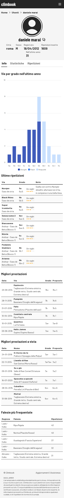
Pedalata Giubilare (6, 246)
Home (4, 12)
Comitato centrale (23, 314)
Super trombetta (7, 206)
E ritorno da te (21, 353)
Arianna (5, 258)
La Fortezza (19, 325)
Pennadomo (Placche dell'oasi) (27, 309)
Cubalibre (19, 386)
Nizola (5, 234)
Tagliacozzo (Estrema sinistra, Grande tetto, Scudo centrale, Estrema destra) (27, 291)
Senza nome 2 (9, 215)
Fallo (16, 306)
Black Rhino (7, 197)
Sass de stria (8, 191)
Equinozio (19, 285)
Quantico (18, 321)
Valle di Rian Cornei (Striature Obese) (27, 372)
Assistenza (55, 472)
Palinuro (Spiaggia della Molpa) (28, 356)
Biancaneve (7, 223)
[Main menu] (60, 4)
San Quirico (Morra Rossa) (25, 363)
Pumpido (18, 299)
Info (4, 63)
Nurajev (5, 188)
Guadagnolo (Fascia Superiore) (28, 440)
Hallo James (20, 329)
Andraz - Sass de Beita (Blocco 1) (9, 228)
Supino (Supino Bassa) (24, 332)
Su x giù (18, 368)
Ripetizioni (34, 63)
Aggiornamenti (42, 472)
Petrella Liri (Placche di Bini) (26, 389)
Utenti (15, 12)
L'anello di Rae (21, 360)
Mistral (17, 394)
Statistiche (17, 63)
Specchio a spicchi (23, 378)
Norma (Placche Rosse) (24, 433)
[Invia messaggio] (44, 39)
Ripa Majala (19, 317)
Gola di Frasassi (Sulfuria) (25, 382)
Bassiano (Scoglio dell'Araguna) (28, 302)
